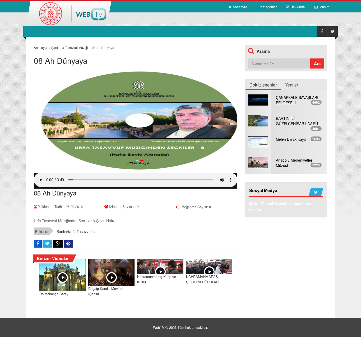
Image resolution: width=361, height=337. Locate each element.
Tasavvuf (84, 231)
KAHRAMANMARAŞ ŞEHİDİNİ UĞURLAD (202, 279)
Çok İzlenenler (263, 85)
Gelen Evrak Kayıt (291, 139)
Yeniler (291, 85)
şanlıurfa (64, 231)
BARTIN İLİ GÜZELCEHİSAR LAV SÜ (297, 121)
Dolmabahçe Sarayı (54, 293)
